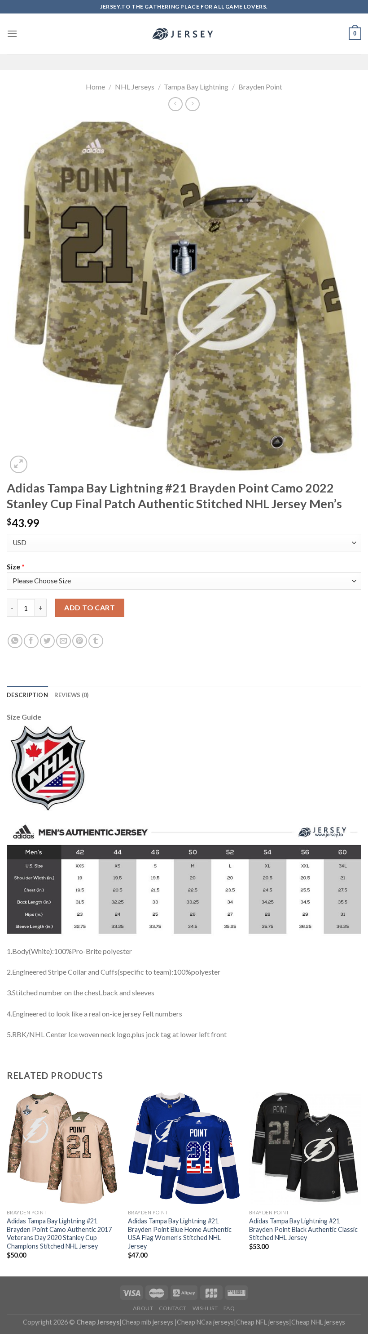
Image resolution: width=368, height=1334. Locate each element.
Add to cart (89, 607)
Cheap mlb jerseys (147, 1322)
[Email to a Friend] (63, 641)
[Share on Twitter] (47, 641)
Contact (173, 1308)
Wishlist (205, 1308)
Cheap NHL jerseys (318, 1322)
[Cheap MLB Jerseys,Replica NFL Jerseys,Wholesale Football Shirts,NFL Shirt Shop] (184, 34)
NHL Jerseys (134, 86)
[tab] (27, 695)
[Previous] (7, 1183)
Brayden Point (260, 86)
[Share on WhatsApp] (15, 641)
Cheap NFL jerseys (262, 1322)
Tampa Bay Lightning (196, 86)
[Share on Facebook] (31, 641)
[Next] (361, 1183)
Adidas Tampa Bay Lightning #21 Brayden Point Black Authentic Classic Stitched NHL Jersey (303, 1229)
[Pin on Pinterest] (79, 641)
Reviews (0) (71, 694)
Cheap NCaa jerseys (205, 1322)
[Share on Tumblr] (95, 641)
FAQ (229, 1308)
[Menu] (12, 33)
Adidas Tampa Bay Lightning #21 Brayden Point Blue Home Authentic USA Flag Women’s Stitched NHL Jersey (180, 1233)
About (143, 1308)
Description (27, 694)
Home (95, 86)
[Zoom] (18, 464)
